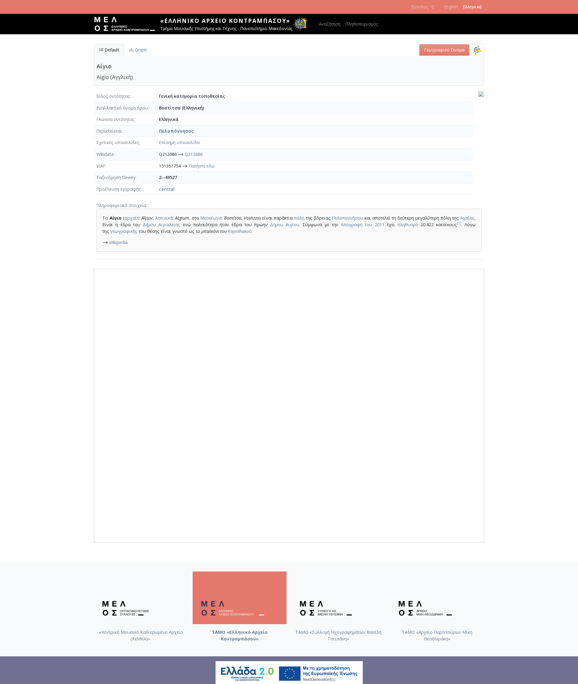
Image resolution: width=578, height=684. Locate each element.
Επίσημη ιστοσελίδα (179, 142)
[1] (459, 223)
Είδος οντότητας (113, 96)
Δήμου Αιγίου (284, 224)
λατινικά (163, 218)
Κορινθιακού (239, 231)
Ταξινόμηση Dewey (115, 177)
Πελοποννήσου (347, 218)
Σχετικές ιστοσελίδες (117, 142)
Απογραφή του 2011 (362, 224)
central (167, 189)
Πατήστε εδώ (202, 166)
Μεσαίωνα (211, 218)
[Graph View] (477, 50)
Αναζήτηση (329, 24)
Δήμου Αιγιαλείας (161, 224)
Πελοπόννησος (176, 131)
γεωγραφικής (124, 231)
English (451, 7)
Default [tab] (111, 50)
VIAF (100, 166)
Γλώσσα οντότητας (115, 119)
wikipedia (118, 242)
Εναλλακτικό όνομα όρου (122, 108)
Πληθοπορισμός (361, 24)
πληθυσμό (407, 224)
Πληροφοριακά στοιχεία (121, 205)
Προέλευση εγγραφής (118, 189)
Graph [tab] (140, 50)
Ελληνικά (472, 7)
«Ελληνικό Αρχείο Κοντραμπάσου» (225, 21)
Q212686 (194, 154)
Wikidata (104, 154)
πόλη (299, 218)
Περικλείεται (109, 131)
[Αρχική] (127, 24)
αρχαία (132, 218)
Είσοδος (419, 7)
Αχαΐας (467, 218)
